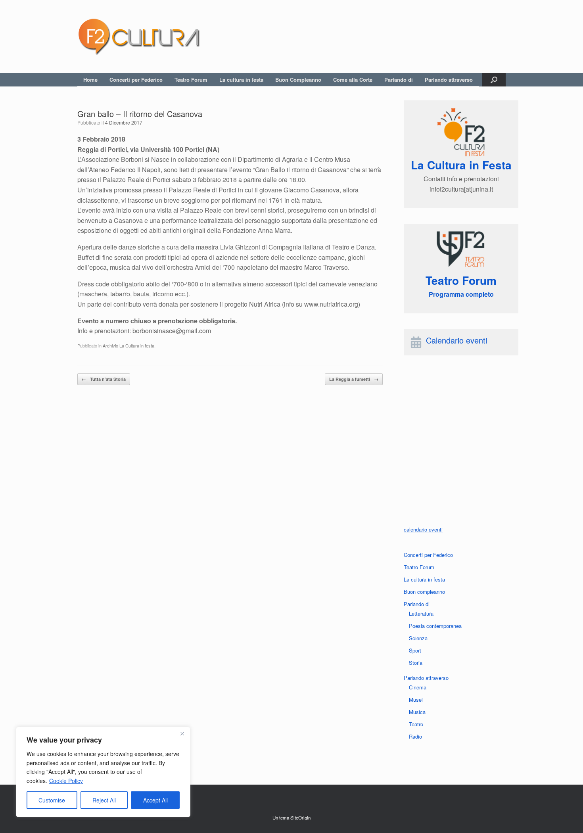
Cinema (417, 687)
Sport (415, 650)
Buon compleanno (424, 591)
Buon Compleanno (298, 79)
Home (90, 79)
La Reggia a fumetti (353, 379)
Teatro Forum (191, 79)
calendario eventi (423, 529)
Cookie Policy (66, 781)
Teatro (416, 724)
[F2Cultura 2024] (138, 36)
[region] (103, 772)
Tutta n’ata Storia (104, 379)
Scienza (418, 638)
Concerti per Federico (136, 79)
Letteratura (421, 613)
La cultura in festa (241, 79)
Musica (417, 712)
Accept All (155, 800)
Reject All (104, 800)
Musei (416, 699)
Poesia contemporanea (435, 626)
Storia (415, 662)
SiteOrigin (300, 817)
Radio (415, 736)
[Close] (182, 733)
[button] (494, 79)
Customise (51, 800)
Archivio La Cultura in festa (128, 345)
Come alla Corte (352, 79)
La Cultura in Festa (461, 165)
